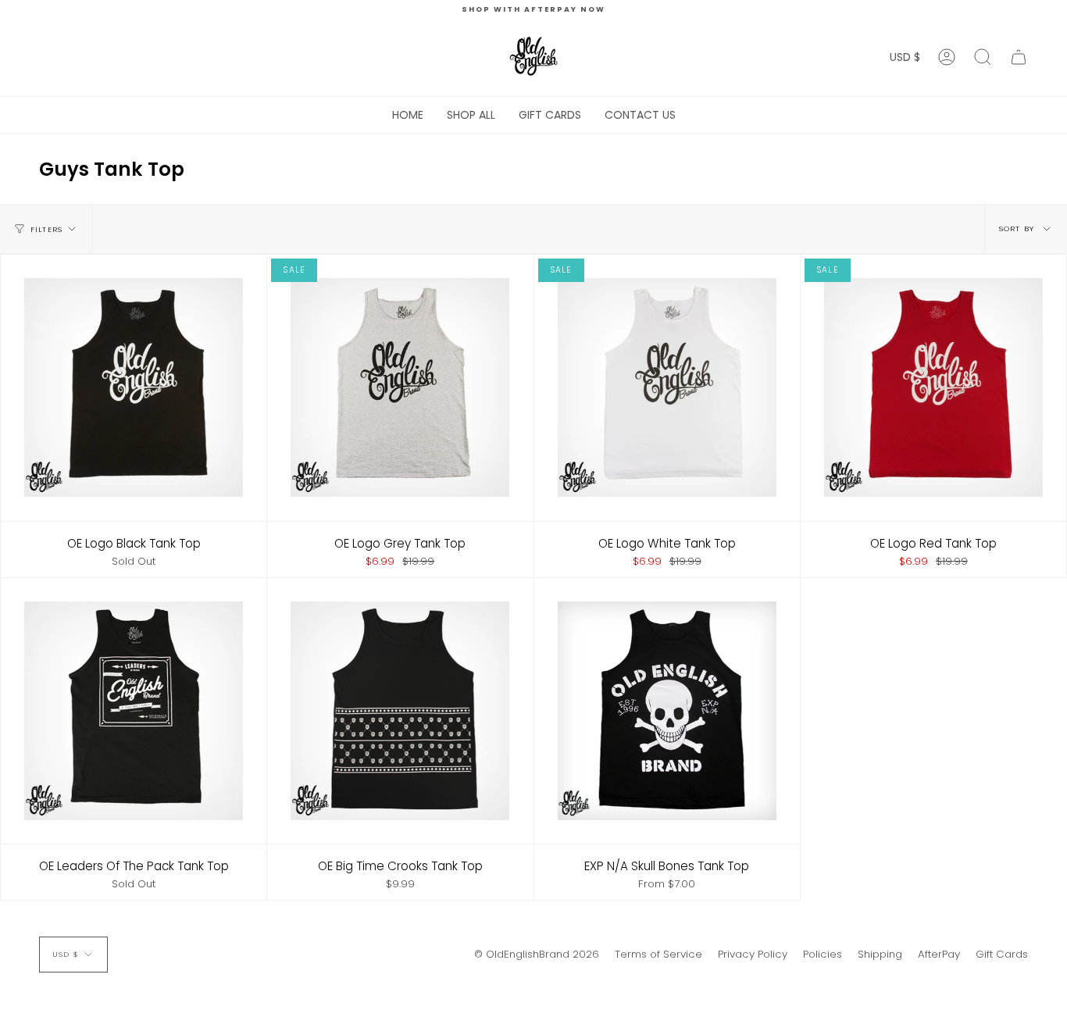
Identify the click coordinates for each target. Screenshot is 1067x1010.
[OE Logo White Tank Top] (667, 387)
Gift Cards (1002, 954)
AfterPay (939, 954)
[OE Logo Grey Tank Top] (400, 387)
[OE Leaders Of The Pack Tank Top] (133, 711)
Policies (822, 954)
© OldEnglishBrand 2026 (536, 954)
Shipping (880, 954)
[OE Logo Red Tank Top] (933, 387)
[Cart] (1019, 57)
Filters (46, 229)
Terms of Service (658, 954)
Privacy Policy (752, 954)
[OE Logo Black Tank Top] (133, 387)
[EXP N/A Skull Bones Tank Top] (667, 711)
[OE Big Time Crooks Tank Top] (400, 711)
